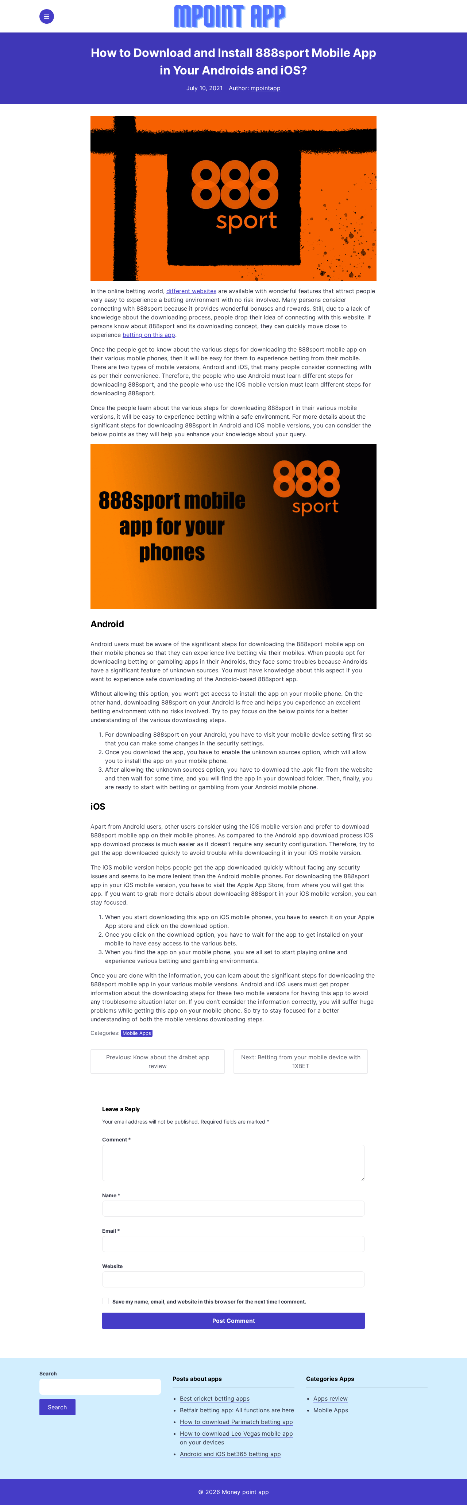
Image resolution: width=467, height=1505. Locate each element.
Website (112, 1266)
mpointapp (266, 88)
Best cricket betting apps (215, 1398)
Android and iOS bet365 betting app (230, 1454)
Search (48, 1373)
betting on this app (149, 334)
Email (111, 1231)
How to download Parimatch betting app (236, 1421)
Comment (116, 1139)
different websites (191, 291)
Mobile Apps (137, 1033)
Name (111, 1195)
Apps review (330, 1398)
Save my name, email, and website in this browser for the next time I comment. (209, 1301)
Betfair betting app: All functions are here (237, 1410)
